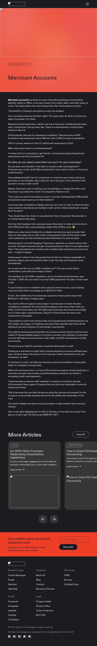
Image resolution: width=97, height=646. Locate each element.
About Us (40, 575)
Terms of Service (44, 610)
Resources (69, 570)
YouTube (12, 615)
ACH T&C (41, 615)
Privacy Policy (43, 606)
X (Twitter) (13, 619)
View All (81, 434)
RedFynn (29, 411)
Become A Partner (45, 589)
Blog (38, 580)
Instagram (13, 606)
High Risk (12, 589)
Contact (40, 584)
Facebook (13, 601)
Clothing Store (71, 584)
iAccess (68, 580)
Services (12, 584)
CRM (66, 575)
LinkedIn (12, 610)
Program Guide (43, 601)
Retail (11, 580)
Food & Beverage (17, 575)
